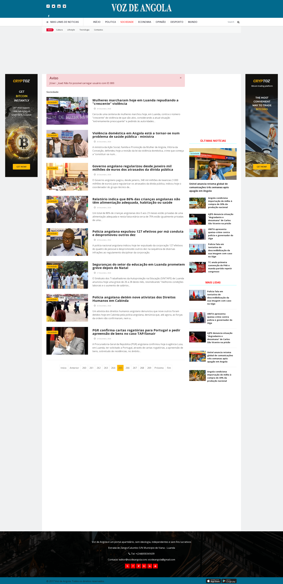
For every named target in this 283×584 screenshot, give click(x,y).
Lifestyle (71, 29)
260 (84, 367)
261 (91, 367)
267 (135, 367)
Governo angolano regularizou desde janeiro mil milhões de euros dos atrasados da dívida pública (132, 168)
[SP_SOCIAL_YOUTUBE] (155, 566)
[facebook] (48, 6)
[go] (238, 22)
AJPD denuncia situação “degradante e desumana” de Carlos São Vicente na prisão (220, 219)
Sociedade (127, 21)
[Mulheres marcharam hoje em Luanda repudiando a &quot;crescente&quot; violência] (67, 111)
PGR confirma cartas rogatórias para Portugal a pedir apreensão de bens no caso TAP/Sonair (136, 332)
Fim (169, 367)
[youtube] (59, 6)
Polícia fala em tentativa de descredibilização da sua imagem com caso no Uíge (220, 250)
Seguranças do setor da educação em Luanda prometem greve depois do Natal (138, 266)
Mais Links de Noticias (64, 22)
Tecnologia (84, 29)
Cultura (59, 29)
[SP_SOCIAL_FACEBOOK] (133, 566)
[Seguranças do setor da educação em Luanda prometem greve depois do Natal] (67, 275)
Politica (110, 21)
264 (113, 367)
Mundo (192, 21)
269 (149, 367)
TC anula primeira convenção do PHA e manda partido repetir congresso (220, 267)
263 (106, 367)
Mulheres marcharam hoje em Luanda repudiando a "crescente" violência (135, 102)
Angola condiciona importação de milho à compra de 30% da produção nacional (220, 203)
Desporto (176, 21)
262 (99, 367)
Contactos (98, 29)
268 (142, 367)
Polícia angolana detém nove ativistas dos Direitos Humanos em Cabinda (134, 299)
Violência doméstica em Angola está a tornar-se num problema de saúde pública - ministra (136, 135)
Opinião (161, 21)
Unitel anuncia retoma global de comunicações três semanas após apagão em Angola (209, 187)
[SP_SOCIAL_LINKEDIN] (149, 566)
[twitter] (53, 6)
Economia (144, 21)
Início (97, 21)
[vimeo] (64, 6)
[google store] (229, 581)
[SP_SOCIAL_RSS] (127, 566)
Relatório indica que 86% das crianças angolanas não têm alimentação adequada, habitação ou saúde (136, 201)
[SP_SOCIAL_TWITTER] (138, 566)
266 (128, 367)
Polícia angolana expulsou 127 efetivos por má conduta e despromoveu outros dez (138, 233)
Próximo (159, 367)
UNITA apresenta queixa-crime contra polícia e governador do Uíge (220, 234)
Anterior (74, 367)
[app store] (213, 581)
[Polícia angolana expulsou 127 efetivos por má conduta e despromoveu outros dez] (67, 242)
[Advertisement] (141, 53)
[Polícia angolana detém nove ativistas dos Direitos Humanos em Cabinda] (67, 308)
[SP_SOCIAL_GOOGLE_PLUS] (144, 566)
